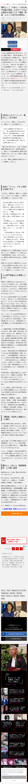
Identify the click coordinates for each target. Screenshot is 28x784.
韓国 (4, 598)
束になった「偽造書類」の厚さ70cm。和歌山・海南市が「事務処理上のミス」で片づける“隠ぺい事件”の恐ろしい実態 (13, 564)
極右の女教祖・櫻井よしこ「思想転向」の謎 (15, 540)
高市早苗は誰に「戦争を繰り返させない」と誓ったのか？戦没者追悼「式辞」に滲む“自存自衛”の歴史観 (7, 724)
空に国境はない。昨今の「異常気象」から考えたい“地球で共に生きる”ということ (17, 736)
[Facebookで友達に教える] (14, 632)
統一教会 (17, 595)
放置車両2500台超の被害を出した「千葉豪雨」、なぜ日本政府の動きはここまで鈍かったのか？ (17, 745)
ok (13, 777)
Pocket (16, 49)
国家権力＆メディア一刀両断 (19, 590)
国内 (4, 17)
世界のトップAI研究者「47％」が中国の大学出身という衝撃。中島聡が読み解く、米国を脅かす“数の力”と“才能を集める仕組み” (20, 724)
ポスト (6, 49)
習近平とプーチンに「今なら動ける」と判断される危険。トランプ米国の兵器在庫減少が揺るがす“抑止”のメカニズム (17, 753)
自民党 (23, 595)
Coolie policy (5, 774)
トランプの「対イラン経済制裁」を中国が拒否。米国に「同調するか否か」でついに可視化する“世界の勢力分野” (17, 709)
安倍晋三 (13, 593)
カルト (4, 590)
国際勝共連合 (5, 593)
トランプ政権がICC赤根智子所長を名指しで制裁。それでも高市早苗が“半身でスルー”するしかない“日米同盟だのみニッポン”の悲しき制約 (17, 700)
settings (14, 780)
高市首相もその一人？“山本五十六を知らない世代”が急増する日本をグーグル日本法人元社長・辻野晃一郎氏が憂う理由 (13, 558)
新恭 (4, 595)
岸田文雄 (20, 593)
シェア (10, 42)
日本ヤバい (9, 595)
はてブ (11, 45)
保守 (9, 590)
